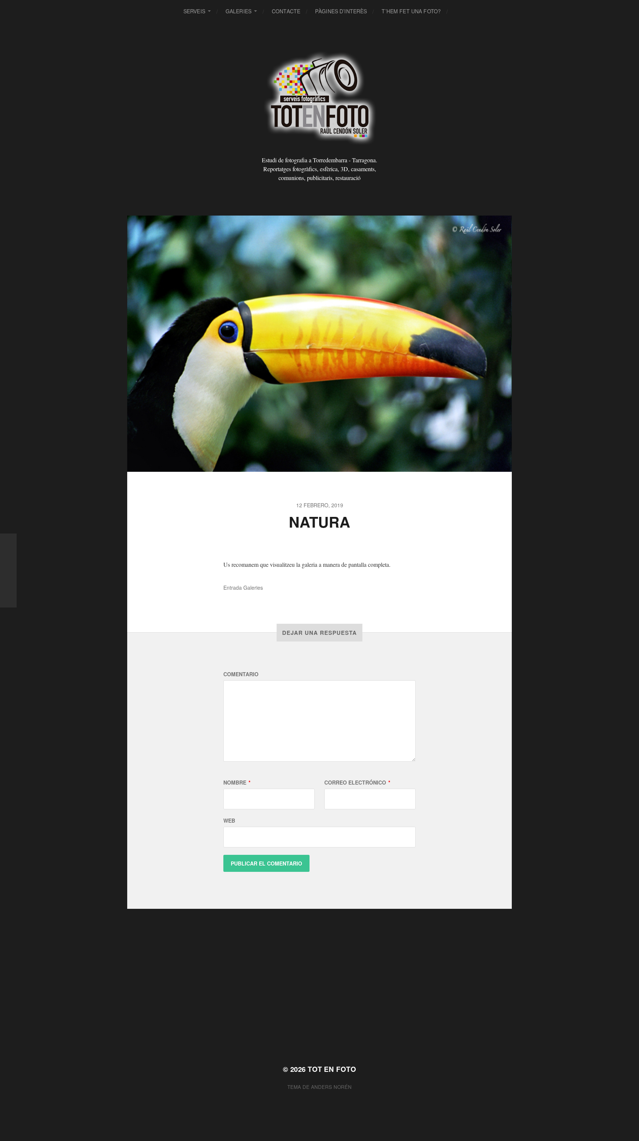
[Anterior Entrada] (8, 570)
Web (229, 820)
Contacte (286, 11)
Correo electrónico (357, 782)
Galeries (238, 11)
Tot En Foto (332, 1069)
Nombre (236, 782)
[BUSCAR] (459, 11)
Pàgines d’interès (341, 11)
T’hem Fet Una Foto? (411, 11)
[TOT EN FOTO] (320, 97)
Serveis (194, 11)
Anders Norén (331, 1086)
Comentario (240, 674)
